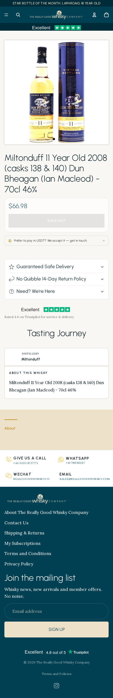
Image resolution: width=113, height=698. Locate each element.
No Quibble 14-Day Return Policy (51, 279)
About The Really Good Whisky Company (46, 512)
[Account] (94, 15)
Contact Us (16, 522)
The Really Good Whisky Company (63, 662)
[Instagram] (56, 685)
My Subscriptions (22, 543)
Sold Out (56, 221)
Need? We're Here (35, 291)
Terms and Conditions (27, 553)
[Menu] (6, 14)
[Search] (18, 15)
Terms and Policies (57, 674)
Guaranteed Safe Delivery (45, 267)
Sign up (57, 629)
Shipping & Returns (24, 533)
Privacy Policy (18, 564)
